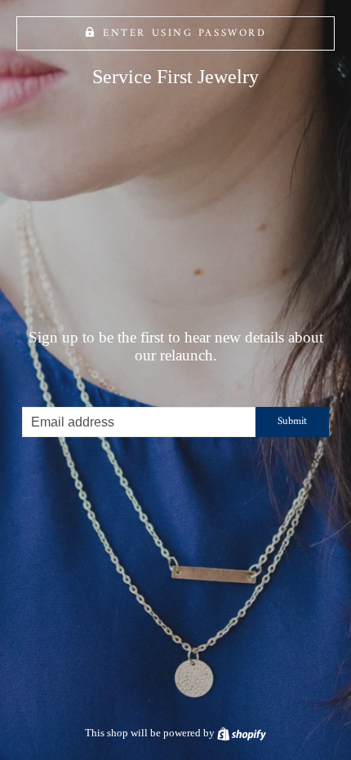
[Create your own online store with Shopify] (241, 733)
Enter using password (184, 33)
